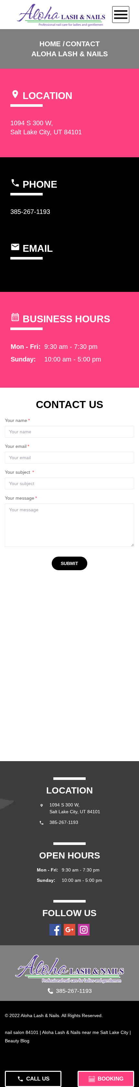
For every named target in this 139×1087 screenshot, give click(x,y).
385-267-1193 (30, 211)
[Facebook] (55, 930)
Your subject (19, 472)
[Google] (69, 930)
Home (50, 44)
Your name (17, 420)
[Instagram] (84, 930)
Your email (17, 446)
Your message (21, 498)
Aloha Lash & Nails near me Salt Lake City (85, 1032)
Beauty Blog (17, 1040)
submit (69, 563)
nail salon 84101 (21, 1032)
